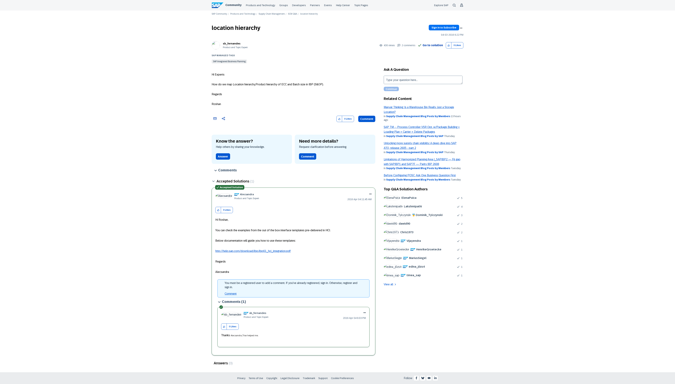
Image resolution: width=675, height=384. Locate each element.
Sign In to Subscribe (444, 27)
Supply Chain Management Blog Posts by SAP (414, 136)
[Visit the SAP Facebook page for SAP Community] (416, 378)
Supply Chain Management (272, 14)
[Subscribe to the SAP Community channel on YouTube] (429, 378)
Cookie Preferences (342, 378)
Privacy (241, 378)
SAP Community (219, 14)
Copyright (271, 378)
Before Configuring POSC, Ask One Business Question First (420, 175)
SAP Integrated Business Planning (229, 61)
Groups (283, 5)
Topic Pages (361, 5)
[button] (448, 45)
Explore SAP (441, 5)
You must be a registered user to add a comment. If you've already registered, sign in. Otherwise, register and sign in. (291, 285)
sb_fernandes (231, 43)
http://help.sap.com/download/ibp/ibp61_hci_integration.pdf (253, 251)
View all (388, 284)
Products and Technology (260, 5)
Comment (366, 118)
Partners (315, 5)
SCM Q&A (292, 14)
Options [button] (461, 28)
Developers (299, 5)
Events (328, 5)
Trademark (309, 378)
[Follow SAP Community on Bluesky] (422, 378)
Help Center (343, 5)
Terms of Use (256, 378)
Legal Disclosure (290, 378)
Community (233, 5)
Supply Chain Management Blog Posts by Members (418, 116)
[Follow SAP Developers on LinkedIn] (435, 378)
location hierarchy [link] (309, 14)
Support (323, 378)
